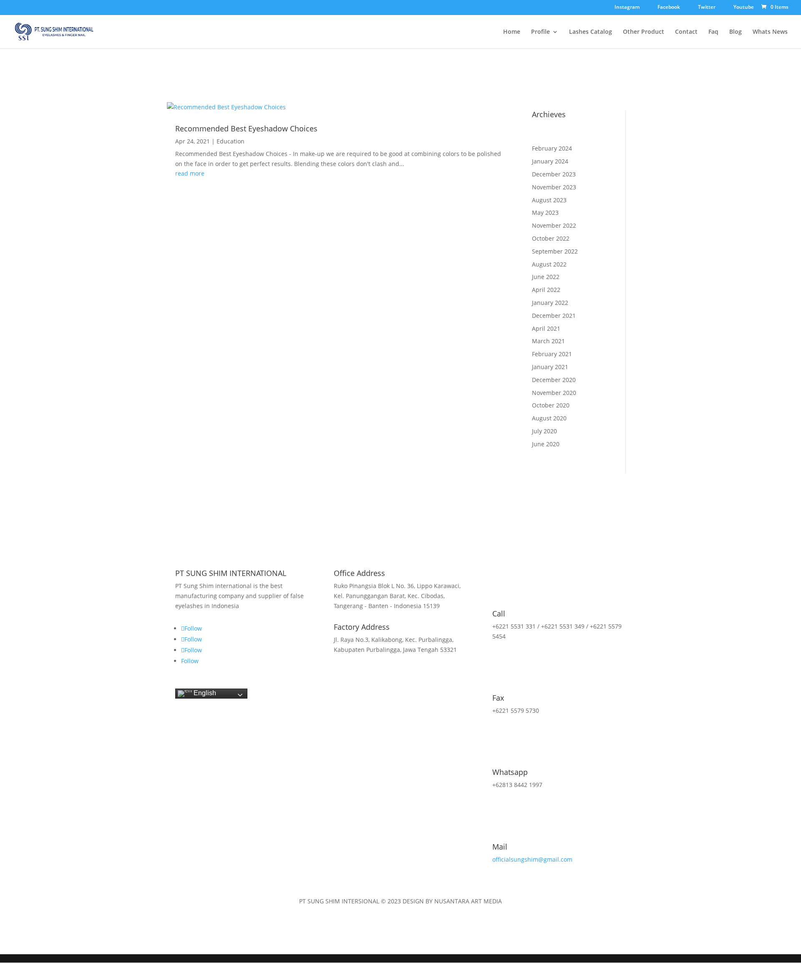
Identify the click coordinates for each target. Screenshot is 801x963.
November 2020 (554, 393)
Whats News (770, 32)
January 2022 (550, 303)
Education (230, 141)
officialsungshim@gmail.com (532, 859)
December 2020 (554, 380)
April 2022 (546, 290)
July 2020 (544, 431)
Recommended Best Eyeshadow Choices (246, 128)
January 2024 (550, 161)
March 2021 (548, 341)
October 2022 (550, 238)
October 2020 (550, 405)
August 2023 (549, 200)
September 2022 (555, 251)
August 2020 (549, 418)
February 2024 (552, 148)
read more (189, 173)
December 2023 (554, 174)
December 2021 (554, 315)
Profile (540, 32)
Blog (735, 32)
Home (511, 32)
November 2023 (554, 187)
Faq (713, 32)
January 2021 (550, 367)
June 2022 (545, 277)
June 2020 (545, 444)
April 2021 (546, 328)
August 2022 (549, 264)
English (204, 692)
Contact (686, 32)
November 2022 (554, 225)
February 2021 (552, 354)
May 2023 (545, 212)
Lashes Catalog (590, 32)
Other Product (643, 32)
